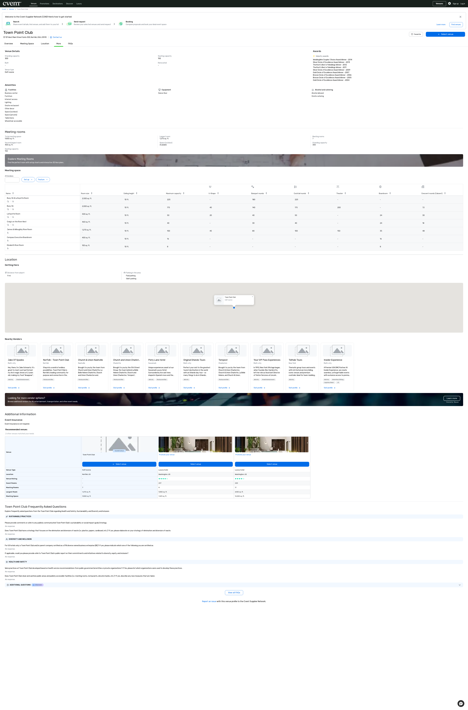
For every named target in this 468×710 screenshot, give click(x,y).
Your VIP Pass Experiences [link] (267, 360)
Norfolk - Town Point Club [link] (56, 360)
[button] (16, 179)
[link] (21, 351)
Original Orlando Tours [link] (194, 360)
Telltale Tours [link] (295, 360)
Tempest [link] (223, 360)
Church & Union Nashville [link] (90, 360)
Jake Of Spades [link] (16, 360)
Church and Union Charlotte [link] (126, 360)
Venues (34, 4)
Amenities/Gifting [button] (337, 379)
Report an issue (209, 601)
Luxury (79, 4)
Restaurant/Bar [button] (48, 379)
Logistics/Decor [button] (329, 382)
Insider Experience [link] (333, 360)
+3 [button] (338, 382)
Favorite (417, 34)
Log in (463, 4)
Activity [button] (10, 379)
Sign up (456, 4)
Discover (69, 4)
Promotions (44, 4)
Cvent (4, 9)
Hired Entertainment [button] (22, 379)
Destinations (58, 4)
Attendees (9, 176)
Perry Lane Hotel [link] (156, 360)
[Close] (460, 16)
